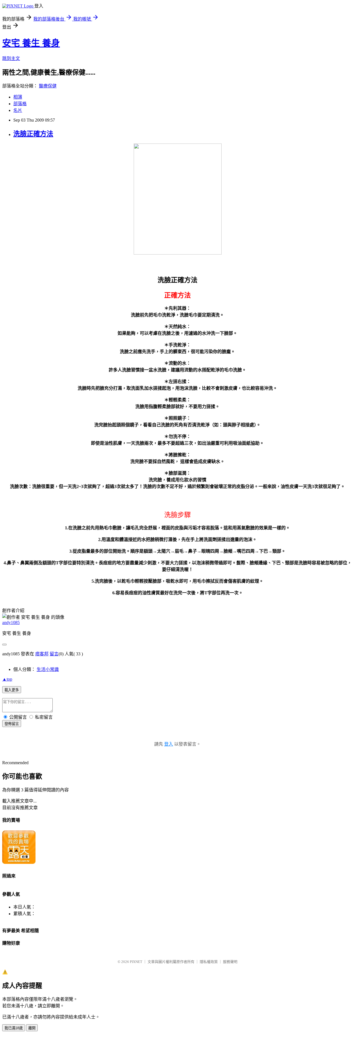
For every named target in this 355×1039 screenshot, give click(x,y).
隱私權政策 (209, 962)
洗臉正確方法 (33, 133)
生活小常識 (48, 669)
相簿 (17, 97)
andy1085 (11, 622)
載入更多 (11, 690)
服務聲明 (230, 962)
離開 (32, 1028)
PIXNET (136, 962)
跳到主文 (11, 58)
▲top (7, 679)
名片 (17, 110)
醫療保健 (48, 86)
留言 (54, 653)
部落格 (20, 103)
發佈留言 (11, 724)
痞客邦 (42, 653)
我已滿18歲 (13, 1028)
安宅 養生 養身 (31, 43)
